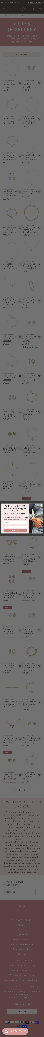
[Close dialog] (41, 505)
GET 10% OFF (15, 530)
